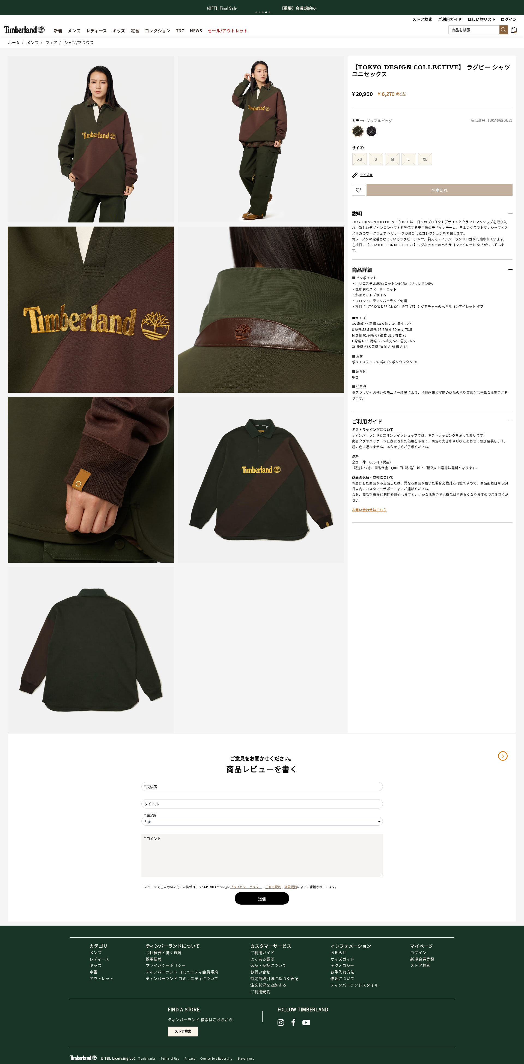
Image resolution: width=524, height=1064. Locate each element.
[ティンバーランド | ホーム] (24, 28)
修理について (343, 978)
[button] (509, 19)
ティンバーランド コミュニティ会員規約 (182, 971)
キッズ (96, 965)
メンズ (33, 42)
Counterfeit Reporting (216, 1058)
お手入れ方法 (343, 971)
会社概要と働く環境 (164, 952)
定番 (93, 971)
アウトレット (102, 978)
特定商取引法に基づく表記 (274, 978)
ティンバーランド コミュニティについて (182, 978)
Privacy (190, 1058)
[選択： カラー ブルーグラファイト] (371, 131)
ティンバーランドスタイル (354, 985)
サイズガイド (343, 959)
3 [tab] (263, 12)
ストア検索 (420, 965)
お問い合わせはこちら (369, 510)
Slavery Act (246, 1058)
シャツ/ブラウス (79, 42)
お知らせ (339, 952)
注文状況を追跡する (268, 985)
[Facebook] (293, 1022)
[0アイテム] (515, 29)
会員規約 (290, 887)
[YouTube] (306, 1022)
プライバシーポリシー (246, 887)
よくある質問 (262, 959)
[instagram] (281, 1022)
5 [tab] (269, 12)
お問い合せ (260, 971)
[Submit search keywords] (503, 29)
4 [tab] (266, 12)
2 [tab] (259, 12)
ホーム (14, 42)
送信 (262, 898)
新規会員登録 (422, 959)
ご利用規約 (273, 887)
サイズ (358, 147)
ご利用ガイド (262, 952)
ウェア (51, 42)
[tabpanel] (262, 8)
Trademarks (147, 1058)
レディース (99, 959)
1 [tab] (256, 12)
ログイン (418, 952)
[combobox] (478, 29)
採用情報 (154, 959)
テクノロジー (342, 965)
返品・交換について (268, 965)
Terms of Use (170, 1058)
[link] (119, 30)
